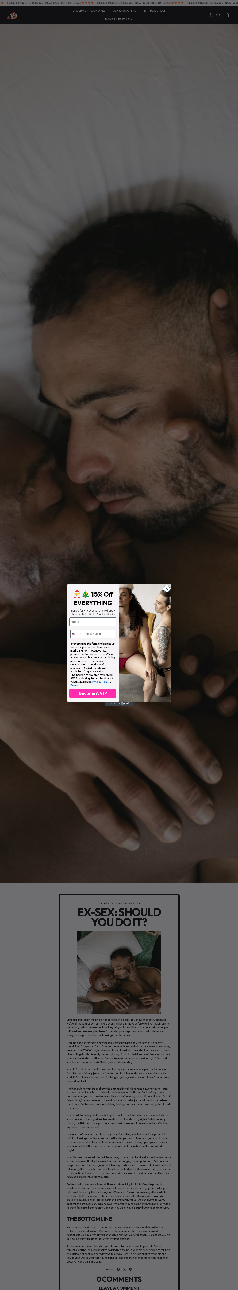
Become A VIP (93, 693)
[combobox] (76, 634)
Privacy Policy (100, 682)
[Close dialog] (167, 589)
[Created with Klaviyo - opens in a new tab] (119, 704)
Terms (74, 685)
